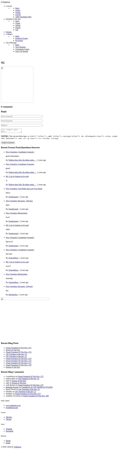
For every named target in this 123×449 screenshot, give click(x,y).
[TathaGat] (5, 2)
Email (8, 443)
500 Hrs (9, 417)
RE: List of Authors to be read (17, 176)
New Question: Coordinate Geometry (20, 152)
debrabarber (13, 295)
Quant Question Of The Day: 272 (18, 361)
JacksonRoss (13, 258)
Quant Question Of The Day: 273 (18, 359)
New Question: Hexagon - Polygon (19, 201)
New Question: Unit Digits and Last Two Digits (24, 189)
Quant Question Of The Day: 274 (18, 352)
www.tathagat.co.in (13, 405)
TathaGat (17, 447)
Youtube (9, 429)
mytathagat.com (12, 408)
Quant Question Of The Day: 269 (36, 396)
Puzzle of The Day (13, 350)
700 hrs (8, 419)
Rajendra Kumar (12, 387)
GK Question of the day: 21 (16, 356)
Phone (8, 441)
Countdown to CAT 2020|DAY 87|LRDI (36, 387)
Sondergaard (13, 197)
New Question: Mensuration (16, 213)
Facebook (9, 431)
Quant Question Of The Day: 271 (18, 363)
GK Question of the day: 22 (16, 354)
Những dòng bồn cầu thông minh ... (22, 160)
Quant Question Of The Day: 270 (18, 365)
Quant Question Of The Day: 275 (18, 348)
